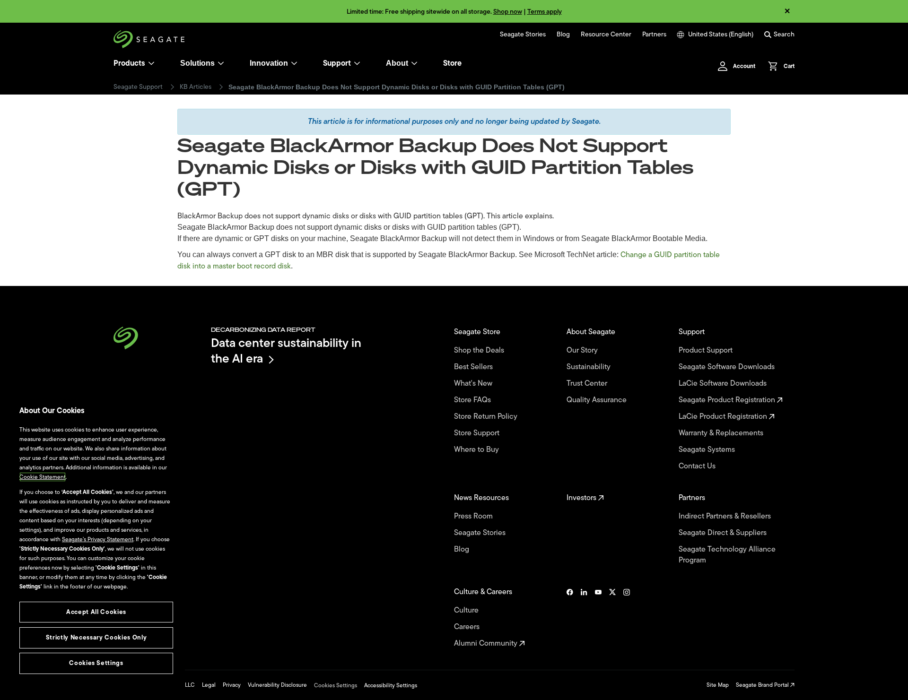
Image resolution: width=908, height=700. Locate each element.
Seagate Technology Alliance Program (727, 555)
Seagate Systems (708, 449)
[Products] (151, 63)
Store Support (477, 433)
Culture (467, 610)
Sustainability (589, 367)
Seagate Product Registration (728, 400)
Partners (654, 34)
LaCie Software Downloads (723, 383)
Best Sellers (474, 367)
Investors (582, 498)
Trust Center (588, 383)
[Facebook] (570, 618)
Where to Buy (477, 449)
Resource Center (606, 34)
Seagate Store (478, 332)
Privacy (232, 685)
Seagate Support (138, 87)
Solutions (197, 63)
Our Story (583, 350)
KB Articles (195, 87)
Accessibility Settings (390, 685)
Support (337, 63)
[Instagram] (626, 618)
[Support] (357, 63)
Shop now (507, 11)
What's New (474, 383)
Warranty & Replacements (722, 433)
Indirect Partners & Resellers (726, 516)
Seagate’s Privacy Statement (97, 539)
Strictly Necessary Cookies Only (96, 637)
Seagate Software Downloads (728, 367)
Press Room (474, 516)
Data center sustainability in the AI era (286, 350)
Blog (563, 34)
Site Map (718, 685)
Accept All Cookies (96, 612)
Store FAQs (473, 400)
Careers (467, 627)
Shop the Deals (481, 350)
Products (129, 63)
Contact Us (698, 466)
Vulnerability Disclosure (277, 685)
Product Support (706, 350)
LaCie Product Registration (724, 416)
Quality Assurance (598, 400)
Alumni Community (486, 643)
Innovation (269, 63)
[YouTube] (598, 618)
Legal (209, 685)
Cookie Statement (42, 477)
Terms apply (544, 11)
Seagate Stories (523, 34)
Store (452, 63)
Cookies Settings (335, 685)
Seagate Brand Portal (763, 685)
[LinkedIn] (584, 618)
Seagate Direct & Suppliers (723, 532)
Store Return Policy (486, 416)
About (397, 63)
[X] (612, 618)
